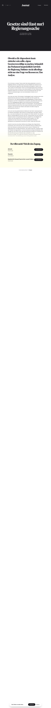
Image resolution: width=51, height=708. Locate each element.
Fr (10, 5)
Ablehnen (37, 704)
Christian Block (24, 33)
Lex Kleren (29, 33)
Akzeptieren (32, 704)
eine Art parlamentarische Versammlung (25, 99)
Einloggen (39, 5)
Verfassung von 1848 (17, 102)
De (7, 5)
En (8, 5)
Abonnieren (46, 5)
